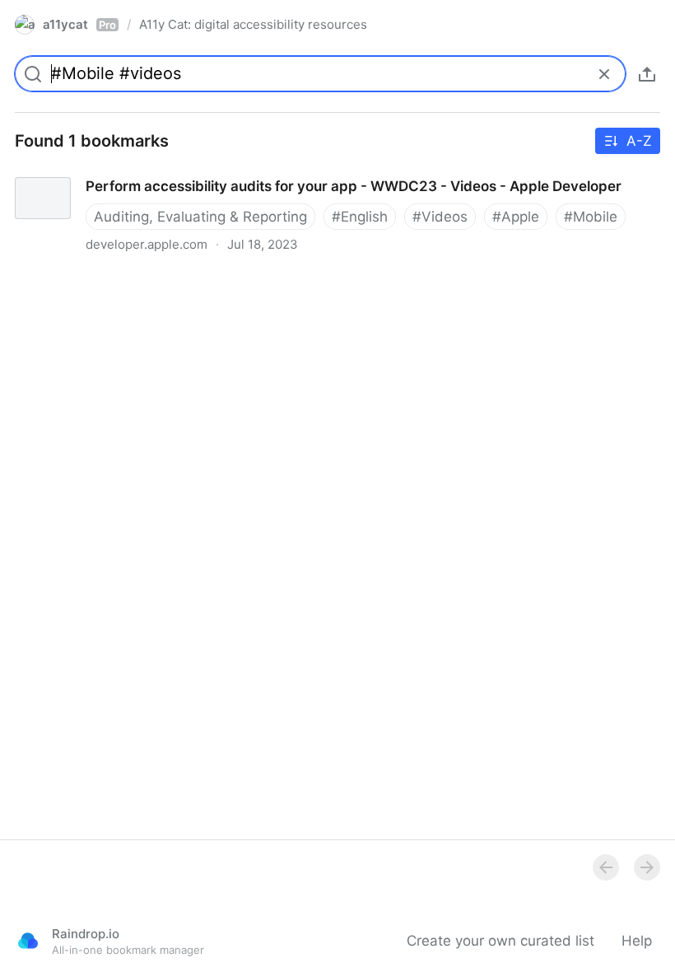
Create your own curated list (500, 940)
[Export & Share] (647, 74)
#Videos (440, 216)
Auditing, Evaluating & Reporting (200, 216)
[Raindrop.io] (28, 941)
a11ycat (79, 24)
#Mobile (590, 216)
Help (636, 940)
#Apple (515, 216)
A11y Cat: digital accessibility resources (253, 24)
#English (360, 216)
